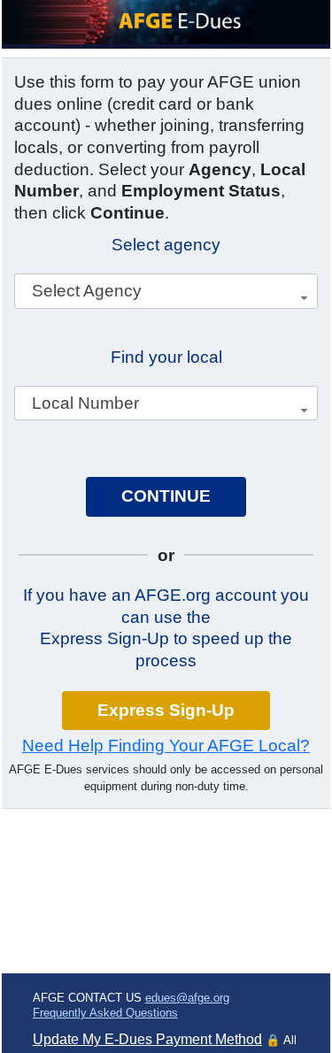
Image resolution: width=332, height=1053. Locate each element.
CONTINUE (166, 496)
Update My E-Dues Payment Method (147, 1039)
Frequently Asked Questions (105, 1012)
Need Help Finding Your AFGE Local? (166, 745)
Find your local (166, 357)
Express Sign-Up (166, 710)
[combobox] (166, 290)
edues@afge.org (187, 997)
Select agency (166, 244)
